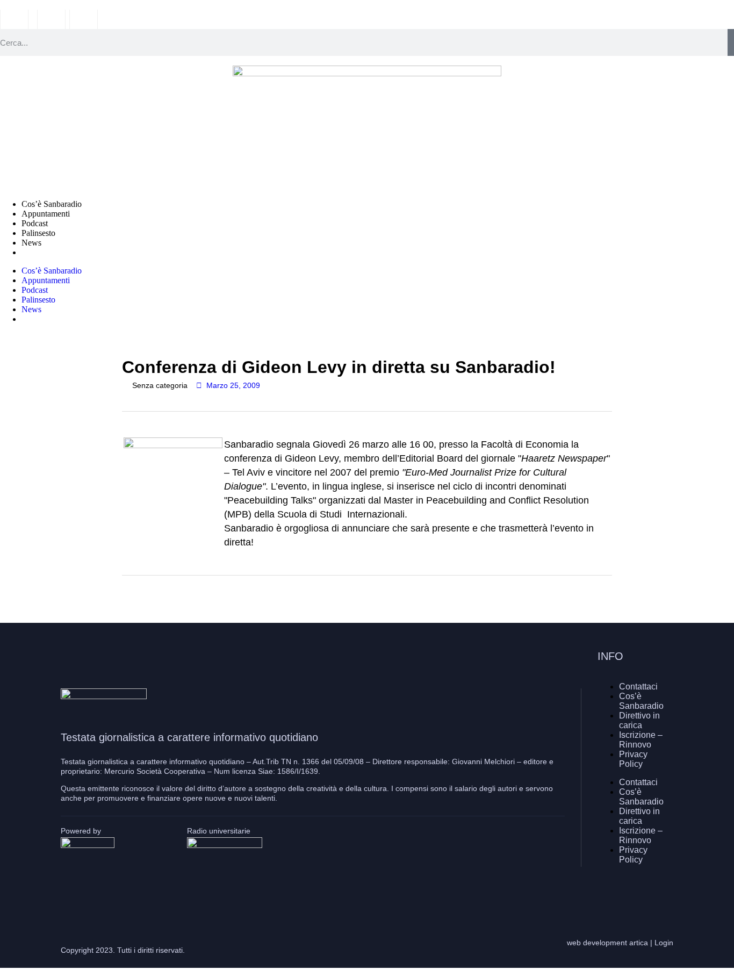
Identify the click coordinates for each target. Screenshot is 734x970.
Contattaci (638, 686)
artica (638, 942)
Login (663, 942)
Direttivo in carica (639, 720)
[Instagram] (633, 895)
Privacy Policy (633, 759)
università (246, 602)
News (31, 242)
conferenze (146, 602)
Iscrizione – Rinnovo (641, 739)
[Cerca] (731, 42)
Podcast (34, 223)
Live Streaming (47, 252)
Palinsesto (38, 233)
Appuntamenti (45, 213)
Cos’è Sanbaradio (51, 204)
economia (197, 602)
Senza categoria (160, 385)
